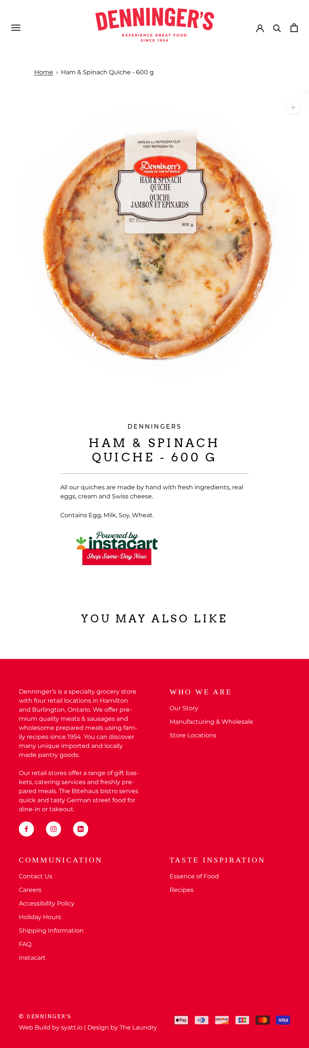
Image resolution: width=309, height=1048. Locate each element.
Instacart (32, 957)
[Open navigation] (15, 28)
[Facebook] (26, 829)
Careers (30, 889)
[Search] (277, 28)
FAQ (25, 944)
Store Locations (193, 735)
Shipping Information (51, 930)
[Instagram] (53, 829)
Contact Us (35, 876)
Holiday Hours (40, 917)
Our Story (184, 708)
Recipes (182, 889)
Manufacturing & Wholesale (211, 721)
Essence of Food (194, 876)
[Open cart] (294, 27)
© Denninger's (45, 1016)
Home (43, 72)
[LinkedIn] (80, 829)
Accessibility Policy (47, 903)
